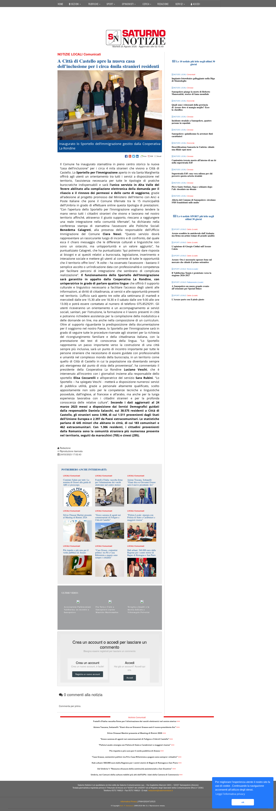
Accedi (196, 4)
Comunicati (92, 54)
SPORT (110, 4)
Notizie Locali (70, 54)
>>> (178, 721)
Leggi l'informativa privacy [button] (230, 794)
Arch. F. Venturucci (127, 806)
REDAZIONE (163, 4)
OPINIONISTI (128, 4)
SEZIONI (75, 4)
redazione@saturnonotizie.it (160, 790)
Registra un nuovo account (87, 674)
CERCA (146, 4)
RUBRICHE (93, 4)
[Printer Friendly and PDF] (151, 156)
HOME (60, 4)
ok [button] (242, 802)
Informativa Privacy (129, 801)
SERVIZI (180, 4)
